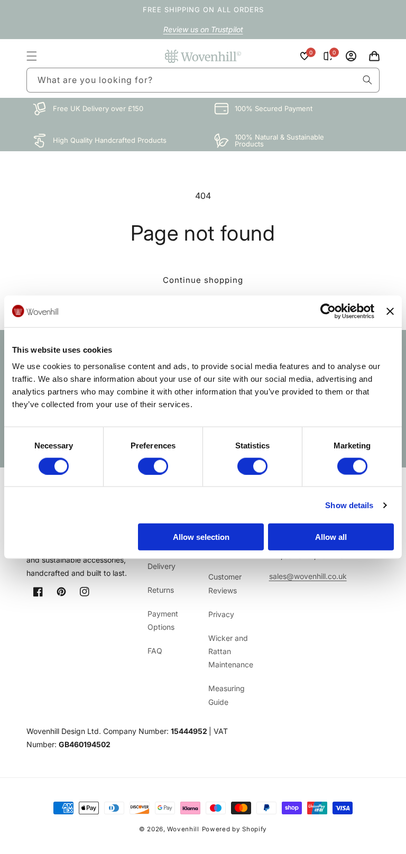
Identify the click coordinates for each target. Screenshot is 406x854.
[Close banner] (390, 311)
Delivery (161, 566)
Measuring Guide (226, 695)
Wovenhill (183, 829)
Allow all (331, 536)
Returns (160, 589)
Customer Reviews (225, 583)
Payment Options (162, 620)
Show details (349, 504)
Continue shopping (203, 280)
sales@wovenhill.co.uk (308, 576)
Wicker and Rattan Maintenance (230, 651)
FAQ (154, 650)
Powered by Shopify (234, 829)
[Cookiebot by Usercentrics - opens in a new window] (328, 311)
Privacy (221, 614)
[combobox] (203, 80)
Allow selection (201, 536)
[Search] (367, 79)
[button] (31, 56)
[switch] (153, 465)
